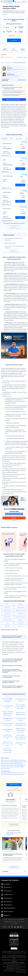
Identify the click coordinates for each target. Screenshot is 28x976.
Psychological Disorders (7, 619)
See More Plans (13, 227)
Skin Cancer (20, 625)
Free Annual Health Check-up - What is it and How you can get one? (20, 737)
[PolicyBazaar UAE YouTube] (18, 927)
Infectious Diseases (7, 610)
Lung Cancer (20, 619)
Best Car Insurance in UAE (16, 772)
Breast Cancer (20, 622)
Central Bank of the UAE (13, 955)
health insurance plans (12, 107)
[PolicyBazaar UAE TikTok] (24, 926)
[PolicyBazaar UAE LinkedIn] (15, 927)
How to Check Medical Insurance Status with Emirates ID (8, 700)
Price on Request (20, 185)
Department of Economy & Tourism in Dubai (10, 957)
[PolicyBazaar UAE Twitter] (12, 927)
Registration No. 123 (9, 88)
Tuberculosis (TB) (20, 607)
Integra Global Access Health (10, 243)
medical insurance (9, 281)
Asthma (7, 604)
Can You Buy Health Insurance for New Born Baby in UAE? (20, 706)
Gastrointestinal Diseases (20, 616)
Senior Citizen (19, 138)
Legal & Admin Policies (8, 921)
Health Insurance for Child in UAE (8, 763)
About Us (5, 919)
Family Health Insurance (8, 534)
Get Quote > (9, 550)
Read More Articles (14, 867)
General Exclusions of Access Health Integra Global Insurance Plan (14, 247)
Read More (13, 251)
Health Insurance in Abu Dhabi (13, 766)
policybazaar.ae (11, 968)
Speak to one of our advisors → (14, 99)
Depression (7, 625)
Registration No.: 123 (22, 955)
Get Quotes (20, 152)
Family (11, 138)
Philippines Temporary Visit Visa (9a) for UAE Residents (12, 854)
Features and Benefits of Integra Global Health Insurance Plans (13, 239)
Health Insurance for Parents (7, 761)
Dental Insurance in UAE (11, 765)
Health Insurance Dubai (6, 760)
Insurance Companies (20, 919)
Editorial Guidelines (14, 923)
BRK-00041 (23, 90)
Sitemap (14, 921)
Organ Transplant (7, 616)
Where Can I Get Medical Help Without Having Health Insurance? (7, 713)
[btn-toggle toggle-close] (1, 1)
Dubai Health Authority (6, 959)
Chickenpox (20, 604)
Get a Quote (14, 40)
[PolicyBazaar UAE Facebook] (9, 927)
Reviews (18, 921)
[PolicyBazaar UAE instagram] (21, 927)
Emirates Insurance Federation (9, 962)
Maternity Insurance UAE (20, 761)
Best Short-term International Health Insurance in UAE (7, 750)
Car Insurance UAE (5, 772)
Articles (14, 919)
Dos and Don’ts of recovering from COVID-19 (7, 737)
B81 (21, 92)
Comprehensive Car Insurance (17, 774)
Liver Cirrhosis (7, 613)
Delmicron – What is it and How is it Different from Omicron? (20, 730)
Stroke (7, 622)
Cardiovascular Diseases (20, 610)
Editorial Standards (22, 79)
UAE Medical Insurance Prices (18, 760)
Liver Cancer (20, 613)
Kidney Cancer (7, 607)
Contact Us (10, 919)
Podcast (22, 921)
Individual (4, 138)
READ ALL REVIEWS (14, 824)
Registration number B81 (19, 962)
